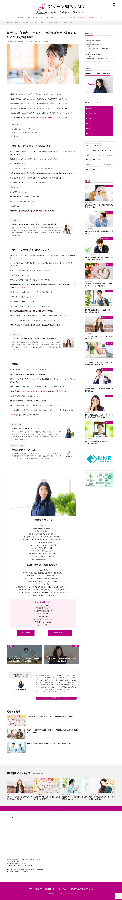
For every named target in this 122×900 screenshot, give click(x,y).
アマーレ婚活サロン (43, 602)
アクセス (62, 17)
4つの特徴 (21, 17)
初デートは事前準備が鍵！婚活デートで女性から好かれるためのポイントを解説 (53, 731)
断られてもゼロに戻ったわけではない (24, 132)
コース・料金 (44, 17)
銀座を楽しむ (91, 123)
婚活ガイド (90, 108)
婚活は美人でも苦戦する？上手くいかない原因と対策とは (102, 798)
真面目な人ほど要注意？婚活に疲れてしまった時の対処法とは (36, 224)
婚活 (88, 160)
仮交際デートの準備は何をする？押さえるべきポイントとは (50, 743)
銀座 (95, 169)
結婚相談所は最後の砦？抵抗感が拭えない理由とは (99, 232)
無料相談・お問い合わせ (60, 632)
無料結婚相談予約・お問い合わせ (24, 450)
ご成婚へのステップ (32, 17)
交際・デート (38, 42)
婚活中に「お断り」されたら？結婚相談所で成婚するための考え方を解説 (53, 23)
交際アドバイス (27, 23)
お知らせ (90, 133)
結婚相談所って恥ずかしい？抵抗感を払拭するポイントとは (99, 206)
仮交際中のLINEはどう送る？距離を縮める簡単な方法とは (75, 798)
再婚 (100, 155)
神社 (88, 128)
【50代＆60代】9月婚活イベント (95, 44)
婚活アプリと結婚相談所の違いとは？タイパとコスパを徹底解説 (99, 442)
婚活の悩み (45, 42)
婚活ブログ (54, 17)
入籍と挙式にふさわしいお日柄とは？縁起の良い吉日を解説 (50, 716)
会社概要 (48, 889)
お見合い (32, 42)
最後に (15, 136)
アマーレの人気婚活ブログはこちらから (55, 698)
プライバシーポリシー (60, 889)
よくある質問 (71, 17)
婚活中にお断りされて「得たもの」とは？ (25, 129)
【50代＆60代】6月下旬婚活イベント (96, 58)
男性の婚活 (108, 164)
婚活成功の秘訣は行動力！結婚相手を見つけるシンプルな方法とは (99, 311)
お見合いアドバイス (93, 113)
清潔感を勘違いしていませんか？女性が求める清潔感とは (99, 390)
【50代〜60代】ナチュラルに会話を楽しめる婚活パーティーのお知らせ (98, 363)
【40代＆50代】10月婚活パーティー (96, 40)
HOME (10, 23)
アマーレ (13, 415)
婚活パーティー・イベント (94, 164)
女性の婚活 (109, 155)
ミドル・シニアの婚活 (93, 150)
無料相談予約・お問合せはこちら (88, 17)
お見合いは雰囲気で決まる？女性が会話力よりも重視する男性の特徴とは (99, 258)
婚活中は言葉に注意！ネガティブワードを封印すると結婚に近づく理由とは (99, 416)
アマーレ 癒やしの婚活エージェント (25, 428)
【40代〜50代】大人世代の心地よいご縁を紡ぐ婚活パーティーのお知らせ (98, 285)
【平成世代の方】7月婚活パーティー (96, 54)
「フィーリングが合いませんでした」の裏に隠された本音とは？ (36, 338)
